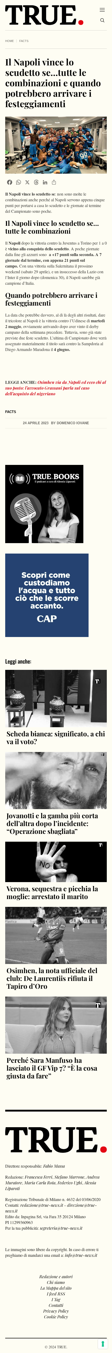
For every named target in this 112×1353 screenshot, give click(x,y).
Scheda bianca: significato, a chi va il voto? (56, 737)
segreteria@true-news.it (61, 1228)
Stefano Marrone (69, 1177)
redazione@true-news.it (41, 1205)
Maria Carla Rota (39, 1182)
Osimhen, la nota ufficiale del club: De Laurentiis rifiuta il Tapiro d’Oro (52, 978)
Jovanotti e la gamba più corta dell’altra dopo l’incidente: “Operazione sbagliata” (52, 823)
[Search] (102, 20)
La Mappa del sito (56, 1288)
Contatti (56, 1305)
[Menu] (102, 9)
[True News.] (44, 15)
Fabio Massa (54, 1166)
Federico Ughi (70, 1182)
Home (9, 41)
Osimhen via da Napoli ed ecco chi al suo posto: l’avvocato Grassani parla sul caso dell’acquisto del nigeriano (55, 387)
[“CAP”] (47, 595)
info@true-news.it (81, 1255)
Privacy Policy (56, 1311)
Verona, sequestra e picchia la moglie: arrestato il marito (52, 892)
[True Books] (44, 540)
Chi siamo (56, 1282)
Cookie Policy (56, 1316)
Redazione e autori (56, 1276)
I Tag (56, 1299)
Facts (23, 41)
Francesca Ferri (38, 1177)
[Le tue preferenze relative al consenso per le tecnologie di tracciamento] (103, 1344)
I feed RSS (56, 1293)
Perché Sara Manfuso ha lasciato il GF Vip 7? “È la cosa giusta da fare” (52, 1067)
